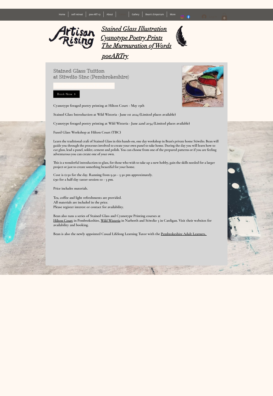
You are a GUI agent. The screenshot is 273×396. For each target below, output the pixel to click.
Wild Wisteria (110, 220)
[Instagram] (182, 17)
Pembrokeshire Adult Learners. (184, 234)
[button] (224, 17)
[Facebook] (188, 17)
